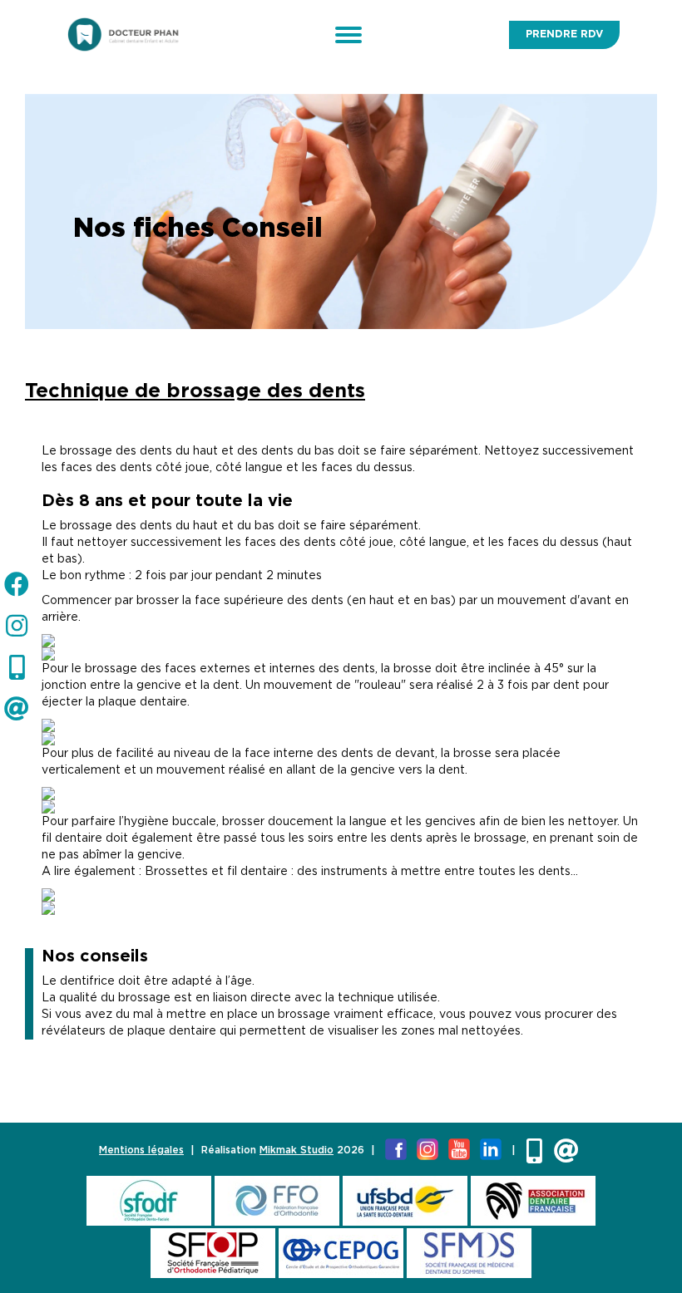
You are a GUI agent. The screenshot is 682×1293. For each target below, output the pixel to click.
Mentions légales (141, 1150)
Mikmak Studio (296, 1150)
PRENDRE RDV (564, 34)
